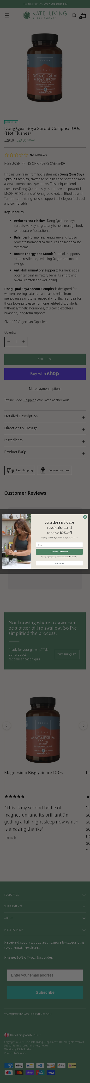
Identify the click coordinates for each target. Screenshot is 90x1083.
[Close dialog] (85, 517)
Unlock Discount (59, 551)
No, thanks (59, 563)
